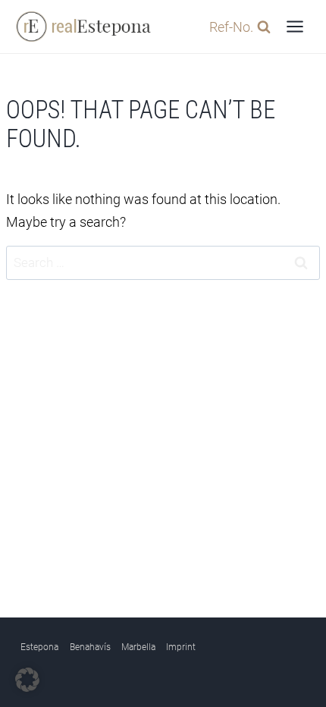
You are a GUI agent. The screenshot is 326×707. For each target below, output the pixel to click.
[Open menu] (294, 26)
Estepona (39, 647)
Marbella (138, 647)
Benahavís (90, 647)
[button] (27, 679)
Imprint (181, 647)
